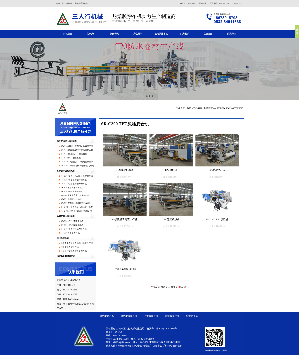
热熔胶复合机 (172, 316)
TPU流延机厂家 (217, 173)
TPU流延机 (171, 173)
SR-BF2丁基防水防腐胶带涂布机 (75, 203)
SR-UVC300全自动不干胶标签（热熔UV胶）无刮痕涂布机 (77, 166)
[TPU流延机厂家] (217, 150)
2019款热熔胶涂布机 (66, 256)
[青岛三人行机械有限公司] (116, 29)
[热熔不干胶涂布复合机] (149, 69)
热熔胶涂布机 (161, 34)
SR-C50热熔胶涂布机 (70, 233)
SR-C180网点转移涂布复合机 (74, 229)
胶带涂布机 (192, 316)
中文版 (183, 3)
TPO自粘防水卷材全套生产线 (74, 251)
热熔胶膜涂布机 (129, 316)
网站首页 (67, 34)
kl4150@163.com (71, 299)
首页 (189, 108)
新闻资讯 (114, 34)
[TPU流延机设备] (171, 199)
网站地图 (202, 3)
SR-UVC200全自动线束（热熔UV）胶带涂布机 (77, 211)
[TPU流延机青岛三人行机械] (125, 199)
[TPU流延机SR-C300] (125, 249)
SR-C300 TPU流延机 (217, 223)
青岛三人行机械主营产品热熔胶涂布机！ (73, 3)
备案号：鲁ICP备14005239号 (162, 328)
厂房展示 (184, 34)
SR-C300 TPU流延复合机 (72, 221)
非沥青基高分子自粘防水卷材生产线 (77, 243)
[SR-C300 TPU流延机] (217, 199)
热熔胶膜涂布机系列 (214, 108)
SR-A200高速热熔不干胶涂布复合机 (77, 150)
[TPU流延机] (171, 150)
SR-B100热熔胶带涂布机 (72, 191)
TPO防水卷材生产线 (70, 247)
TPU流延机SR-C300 (125, 272)
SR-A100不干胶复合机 (71, 158)
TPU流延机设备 (171, 223)
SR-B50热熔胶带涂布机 (71, 188)
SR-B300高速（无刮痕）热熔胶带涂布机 (77, 176)
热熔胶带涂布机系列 (66, 171)
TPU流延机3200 (124, 173)
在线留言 (208, 34)
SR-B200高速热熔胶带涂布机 (74, 180)
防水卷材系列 (63, 238)
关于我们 (91, 34)
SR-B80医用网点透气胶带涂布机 (75, 195)
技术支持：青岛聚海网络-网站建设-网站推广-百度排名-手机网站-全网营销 (144, 345)
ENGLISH (192, 3)
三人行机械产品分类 (75, 131)
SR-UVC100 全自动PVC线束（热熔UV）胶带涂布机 (77, 207)
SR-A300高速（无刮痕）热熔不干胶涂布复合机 (77, 146)
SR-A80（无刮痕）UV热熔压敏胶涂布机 (77, 162)
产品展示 (137, 34)
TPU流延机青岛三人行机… (125, 223)
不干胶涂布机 (151, 316)
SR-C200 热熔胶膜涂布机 (72, 225)
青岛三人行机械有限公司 (69, 280)
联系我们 (231, 34)
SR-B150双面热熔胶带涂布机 (74, 184)
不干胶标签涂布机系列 (67, 141)
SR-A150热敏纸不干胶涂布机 (74, 154)
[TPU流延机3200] (125, 150)
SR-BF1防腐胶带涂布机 (71, 199)
